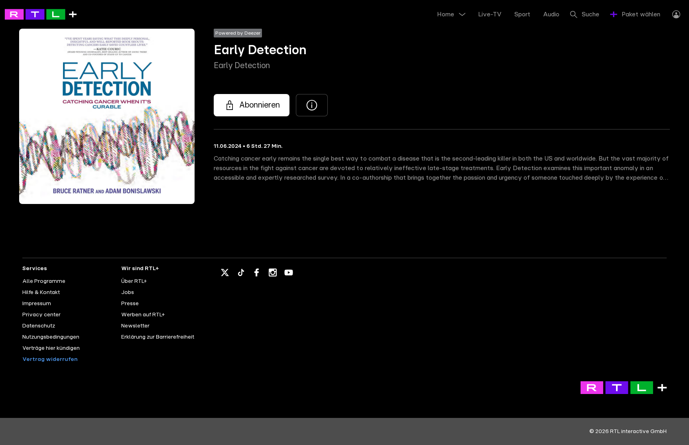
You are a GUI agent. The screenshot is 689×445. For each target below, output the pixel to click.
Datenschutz (38, 326)
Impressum (36, 303)
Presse (130, 303)
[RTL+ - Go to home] (41, 14)
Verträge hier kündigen (51, 348)
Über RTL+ (134, 281)
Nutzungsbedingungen (50, 337)
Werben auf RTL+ (143, 315)
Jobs (127, 292)
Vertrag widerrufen (49, 359)
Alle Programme (43, 281)
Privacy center (41, 315)
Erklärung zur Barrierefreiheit (157, 337)
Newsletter (135, 326)
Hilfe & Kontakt (41, 292)
